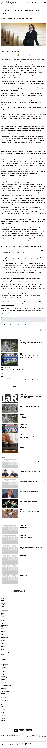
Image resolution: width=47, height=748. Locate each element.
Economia (3, 656)
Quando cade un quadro (6, 685)
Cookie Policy (10, 738)
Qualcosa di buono (5, 694)
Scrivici (2, 721)
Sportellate (3, 634)
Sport (2, 620)
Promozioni (3, 714)
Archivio (3, 707)
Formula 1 (3, 629)
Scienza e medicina (5, 691)
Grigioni (2, 606)
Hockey (3, 622)
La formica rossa (4, 664)
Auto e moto (3, 682)
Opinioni (3, 659)
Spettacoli (3, 643)
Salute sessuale (4, 688)
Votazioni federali (4, 610)
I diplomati (3, 683)
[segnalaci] (27, 2)
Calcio (2, 623)
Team (2, 712)
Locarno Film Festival (5, 652)
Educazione (3, 693)
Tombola (3, 717)
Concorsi (3, 715)
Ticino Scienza (4, 690)
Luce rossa (3, 636)
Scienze (3, 648)
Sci (2, 626)
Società (2, 649)
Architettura (3, 680)
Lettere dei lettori (4, 667)
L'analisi (3, 662)
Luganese (3, 603)
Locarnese (3, 601)
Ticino (2, 598)
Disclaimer (8, 735)
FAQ (19, 735)
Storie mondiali (4, 633)
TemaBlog (3, 697)
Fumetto (3, 718)
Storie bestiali (4, 677)
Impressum (13, 735)
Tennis (2, 628)
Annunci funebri (7, 736)
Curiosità (3, 679)
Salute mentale (4, 687)
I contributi (3, 665)
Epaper (36, 2)
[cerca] (23, 2)
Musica (2, 651)
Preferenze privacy (18, 738)
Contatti (16, 735)
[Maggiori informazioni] (29, 55)
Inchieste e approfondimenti (7, 673)
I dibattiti (3, 668)
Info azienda (3, 710)
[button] (28, 736)
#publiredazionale (5, 700)
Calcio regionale (4, 625)
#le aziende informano (5, 702)
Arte (2, 641)
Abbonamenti (3, 735)
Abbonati (31, 2)
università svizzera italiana (17, 327)
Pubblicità (2, 736)
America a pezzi (4, 617)
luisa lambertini (9, 327)
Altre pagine (4, 704)
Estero (3, 613)
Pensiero (3, 646)
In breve (3, 709)
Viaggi (2, 674)
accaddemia (3, 327)
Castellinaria (3, 654)
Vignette (3, 720)
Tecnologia (3, 676)
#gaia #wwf (3, 699)
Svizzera (3, 609)
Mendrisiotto (3, 604)
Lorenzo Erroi (15, 51)
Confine (3, 614)
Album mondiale (4, 637)
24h (2, 706)
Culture (3, 640)
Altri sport (3, 631)
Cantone (3, 597)
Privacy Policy (4, 738)
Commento (3, 661)
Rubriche (3, 671)
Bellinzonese (4, 600)
